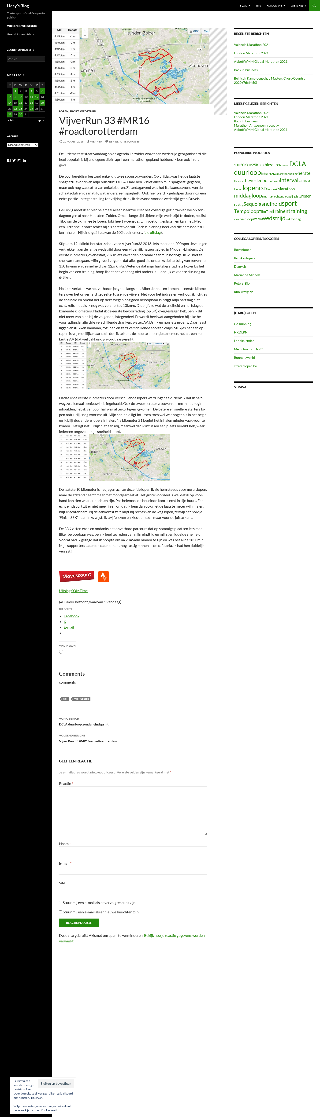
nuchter (268, 196)
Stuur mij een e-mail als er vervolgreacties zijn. (99, 902)
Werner (96, 141)
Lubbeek (272, 189)
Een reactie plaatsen (124, 141)
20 (42, 102)
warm (257, 219)
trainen (280, 211)
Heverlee (239, 181)
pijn (292, 196)
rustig (238, 204)
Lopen (63, 111)
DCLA (297, 164)
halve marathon (279, 174)
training (297, 211)
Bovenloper (242, 250)
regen (306, 196)
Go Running (242, 324)
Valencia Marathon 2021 (252, 45)
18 (31, 102)
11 (31, 97)
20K (243, 165)
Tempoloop (246, 211)
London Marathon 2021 (251, 53)
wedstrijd (81, 698)
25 (31, 108)
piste (297, 196)
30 (20, 114)
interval (289, 180)
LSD (263, 188)
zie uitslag (153, 232)
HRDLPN (241, 332)
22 (15, 108)
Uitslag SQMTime (73, 590)
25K (255, 165)
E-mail (65, 863)
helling (293, 173)
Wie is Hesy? (298, 5)
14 (9, 102)
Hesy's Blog (18, 5)
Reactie (66, 783)
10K (237, 165)
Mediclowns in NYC (248, 349)
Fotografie (274, 5)
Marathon (286, 188)
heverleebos (257, 180)
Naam (65, 843)
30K (65, 698)
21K (249, 165)
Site (62, 883)
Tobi (269, 211)
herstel (305, 173)
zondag (295, 219)
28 (9, 114)
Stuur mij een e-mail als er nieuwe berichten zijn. (101, 912)
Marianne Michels (247, 275)
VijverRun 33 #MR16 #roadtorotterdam (88, 738)
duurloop (247, 172)
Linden (238, 189)
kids (300, 181)
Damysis (240, 266)
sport (289, 203)
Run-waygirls (243, 292)
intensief (274, 181)
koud (306, 181)
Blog (243, 5)
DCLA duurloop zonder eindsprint (83, 721)
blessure (272, 164)
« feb (11, 120)
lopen (250, 188)
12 (36, 97)
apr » (41, 120)
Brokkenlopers (244, 258)
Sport (74, 111)
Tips (258, 5)
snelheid (271, 203)
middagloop (248, 195)
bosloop (284, 165)
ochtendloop (282, 196)
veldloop (246, 219)
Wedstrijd (88, 111)
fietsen (265, 174)
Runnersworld (244, 357)
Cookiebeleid (49, 1110)
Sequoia (252, 204)
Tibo (262, 211)
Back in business (246, 70)
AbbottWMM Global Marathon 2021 (260, 61)
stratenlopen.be (245, 366)
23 (20, 108)
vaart (237, 219)
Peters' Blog (242, 283)
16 (20, 102)
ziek (288, 219)
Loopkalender (244, 341)
